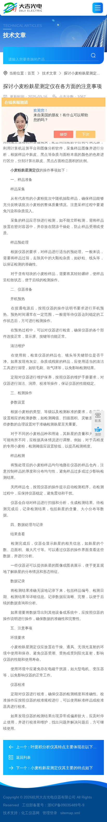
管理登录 (50, 813)
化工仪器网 (30, 813)
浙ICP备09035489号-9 (66, 805)
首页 (31, 73)
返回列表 (23, 757)
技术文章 (49, 73)
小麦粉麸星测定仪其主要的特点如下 (62, 768)
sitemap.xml (70, 813)
